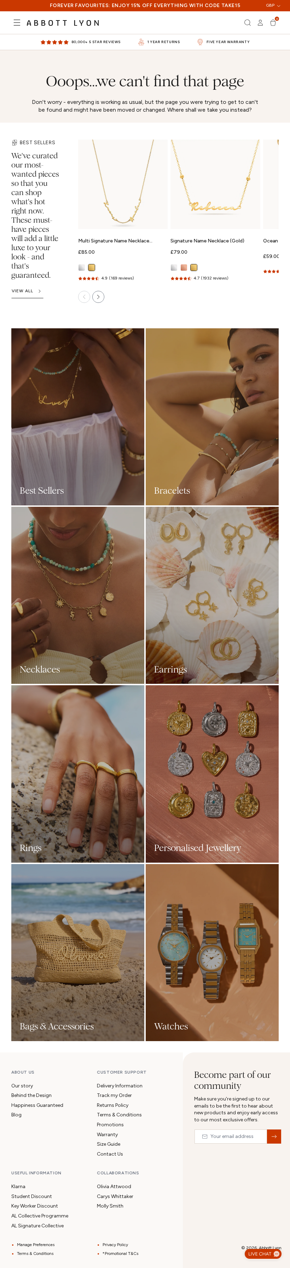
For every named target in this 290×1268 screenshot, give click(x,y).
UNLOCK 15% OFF (145, 701)
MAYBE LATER (145, 728)
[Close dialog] (244, 520)
